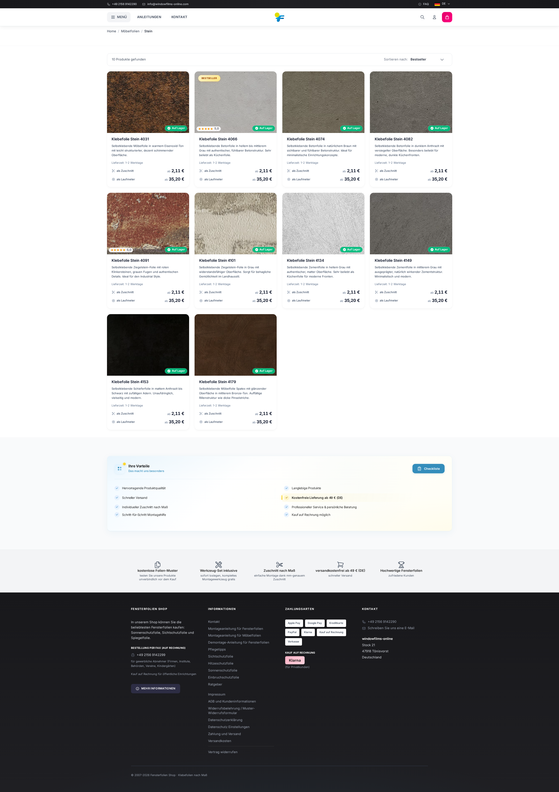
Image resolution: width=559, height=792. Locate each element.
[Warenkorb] (447, 17)
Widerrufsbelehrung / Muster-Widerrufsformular (231, 710)
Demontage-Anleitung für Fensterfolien (238, 642)
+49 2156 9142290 (124, 4)
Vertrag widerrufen (223, 752)
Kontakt (179, 17)
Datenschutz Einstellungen (229, 727)
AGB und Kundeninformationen (232, 701)
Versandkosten (219, 741)
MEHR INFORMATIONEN (158, 688)
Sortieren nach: (396, 59)
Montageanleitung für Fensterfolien (235, 629)
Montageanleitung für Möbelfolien (234, 635)
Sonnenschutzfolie (222, 670)
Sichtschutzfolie (220, 656)
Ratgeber (215, 684)
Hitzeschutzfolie (220, 663)
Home (111, 31)
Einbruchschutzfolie (223, 677)
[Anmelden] (434, 17)
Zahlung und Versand (224, 734)
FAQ (426, 4)
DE (444, 3)
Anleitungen (149, 17)
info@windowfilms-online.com (167, 4)
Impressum (216, 694)
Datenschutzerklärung (225, 720)
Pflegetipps (217, 649)
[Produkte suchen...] (422, 17)
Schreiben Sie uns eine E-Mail (391, 628)
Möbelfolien (130, 31)
